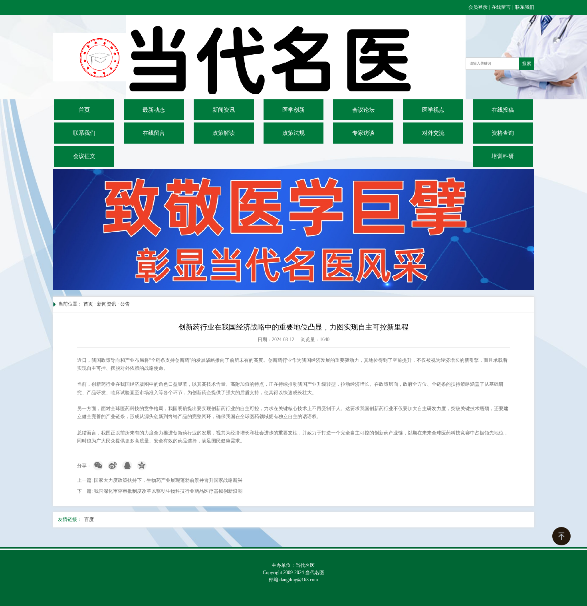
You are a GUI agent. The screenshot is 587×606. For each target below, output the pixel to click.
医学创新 (293, 110)
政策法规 (293, 133)
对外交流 (433, 133)
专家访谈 (363, 133)
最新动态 (154, 110)
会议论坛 (363, 110)
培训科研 (503, 156)
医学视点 (433, 110)
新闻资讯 (223, 110)
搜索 (526, 63)
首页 (84, 110)
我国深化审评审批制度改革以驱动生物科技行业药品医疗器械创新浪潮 (168, 491)
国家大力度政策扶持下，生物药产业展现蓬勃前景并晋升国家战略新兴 (168, 480)
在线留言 (501, 7)
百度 (89, 519)
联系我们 (524, 7)
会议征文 (84, 156)
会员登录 (478, 7)
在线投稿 (503, 110)
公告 (125, 304)
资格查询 (503, 133)
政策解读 (223, 133)
